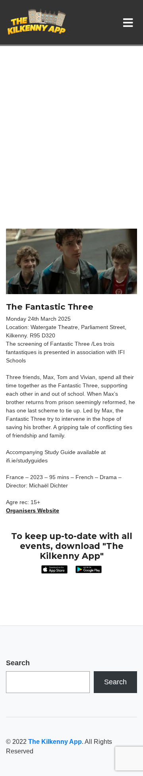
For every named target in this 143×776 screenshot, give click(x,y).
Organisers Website (32, 510)
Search (18, 663)
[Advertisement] (71, 153)
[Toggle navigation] (129, 22)
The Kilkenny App (55, 741)
